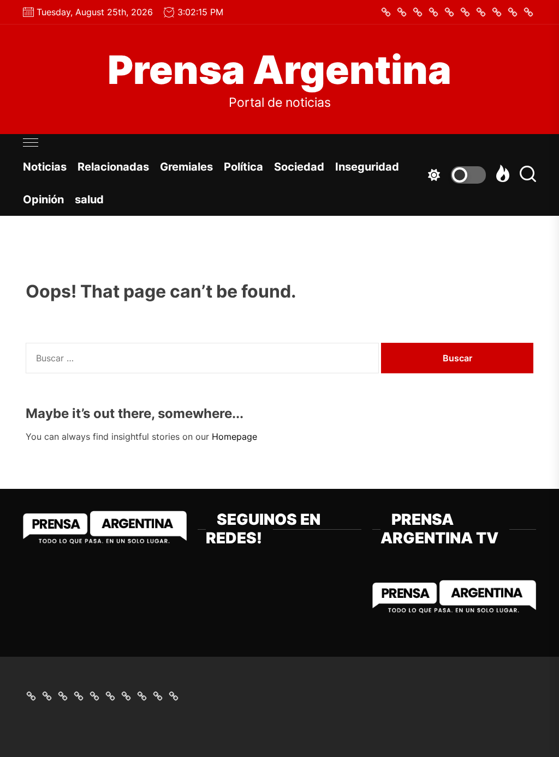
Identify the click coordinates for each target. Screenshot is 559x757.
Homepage (234, 436)
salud (89, 199)
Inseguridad (367, 166)
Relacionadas (113, 166)
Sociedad (299, 166)
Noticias (45, 166)
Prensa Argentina (279, 69)
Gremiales (186, 166)
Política (243, 166)
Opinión (43, 199)
